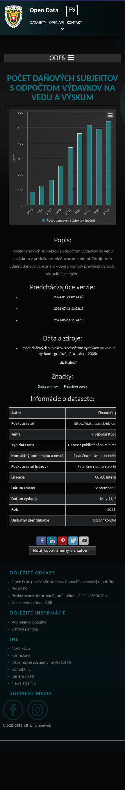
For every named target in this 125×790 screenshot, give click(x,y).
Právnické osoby (75, 386)
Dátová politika (25, 629)
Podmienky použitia (29, 622)
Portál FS (19, 589)
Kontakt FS (21, 669)
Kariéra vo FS (23, 676)
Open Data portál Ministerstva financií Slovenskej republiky (63, 582)
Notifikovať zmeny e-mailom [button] (60, 550)
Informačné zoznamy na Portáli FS (41, 662)
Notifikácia (21, 648)
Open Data (44, 10)
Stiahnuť (70, 363)
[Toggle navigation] (71, 58)
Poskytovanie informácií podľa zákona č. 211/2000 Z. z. (60, 596)
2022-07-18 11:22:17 (68, 309)
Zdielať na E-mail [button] (84, 540)
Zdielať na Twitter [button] (73, 540)
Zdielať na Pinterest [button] (62, 540)
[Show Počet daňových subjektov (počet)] (68, 220)
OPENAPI (56, 23)
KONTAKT (74, 23)
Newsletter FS (24, 683)
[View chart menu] (110, 115)
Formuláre (21, 655)
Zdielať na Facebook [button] (41, 540)
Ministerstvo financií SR (32, 603)
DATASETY (38, 23)
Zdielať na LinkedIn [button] (52, 540)
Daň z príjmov (48, 386)
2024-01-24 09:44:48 (68, 297)
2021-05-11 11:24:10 (68, 320)
